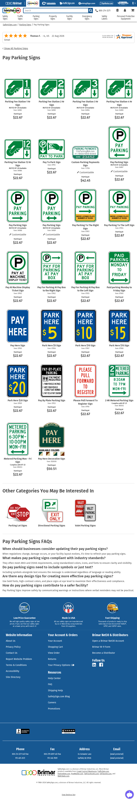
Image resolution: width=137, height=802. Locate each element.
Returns (52, 659)
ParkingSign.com (64, 774)
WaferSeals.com (63, 776)
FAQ (50, 684)
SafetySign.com (10, 25)
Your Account (55, 640)
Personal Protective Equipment (125, 17)
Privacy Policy (13, 646)
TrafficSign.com (103, 771)
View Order (54, 652)
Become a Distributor (103, 652)
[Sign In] (125, 10)
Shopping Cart (55, 646)
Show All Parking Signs (16, 48)
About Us (10, 640)
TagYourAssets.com (91, 774)
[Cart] (133, 10)
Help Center (54, 678)
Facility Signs (69, 17)
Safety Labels (104, 17)
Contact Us (11, 652)
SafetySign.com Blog (59, 696)
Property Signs (53, 17)
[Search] (90, 10)
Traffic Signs (20, 17)
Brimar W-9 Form (101, 646)
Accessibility (12, 671)
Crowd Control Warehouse (87, 771)
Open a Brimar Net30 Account (108, 640)
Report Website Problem (19, 659)
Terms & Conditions (16, 665)
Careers (52, 702)
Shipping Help (55, 690)
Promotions (54, 708)
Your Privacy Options (59, 665)
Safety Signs (5, 17)
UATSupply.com (106, 774)
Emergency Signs (87, 17)
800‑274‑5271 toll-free (20, 754)
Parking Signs (25, 25)
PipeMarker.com (77, 774)
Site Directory (13, 677)
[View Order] (117, 10)
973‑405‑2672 (20, 758)
